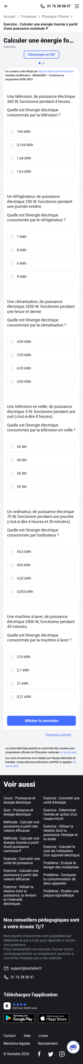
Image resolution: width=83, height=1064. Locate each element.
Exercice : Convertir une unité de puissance (22, 861)
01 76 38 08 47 (59, 6)
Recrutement (48, 1043)
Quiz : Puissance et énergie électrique (18, 812)
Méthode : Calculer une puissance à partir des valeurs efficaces (21, 826)
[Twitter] (50, 1054)
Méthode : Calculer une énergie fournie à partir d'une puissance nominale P (21, 844)
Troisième (29, 16)
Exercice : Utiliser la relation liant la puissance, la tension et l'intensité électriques (20, 895)
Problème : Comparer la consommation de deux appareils (59, 879)
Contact (10, 1036)
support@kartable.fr (26, 968)
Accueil (9, 16)
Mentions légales (17, 1043)
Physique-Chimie (55, 16)
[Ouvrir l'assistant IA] (73, 1047)
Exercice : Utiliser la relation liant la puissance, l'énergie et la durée (60, 832)
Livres (43, 1036)
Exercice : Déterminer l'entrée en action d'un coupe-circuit (60, 814)
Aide (27, 1036)
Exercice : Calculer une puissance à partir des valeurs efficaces (21, 875)
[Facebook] (39, 1054)
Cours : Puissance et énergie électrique (19, 800)
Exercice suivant (58, 735)
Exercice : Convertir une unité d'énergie (61, 800)
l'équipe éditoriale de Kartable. (56, 71)
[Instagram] (62, 1054)
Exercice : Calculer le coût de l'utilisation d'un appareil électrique (61, 851)
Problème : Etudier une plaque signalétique (60, 893)
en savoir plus (68, 752)
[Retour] (8, 6)
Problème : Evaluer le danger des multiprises (61, 865)
